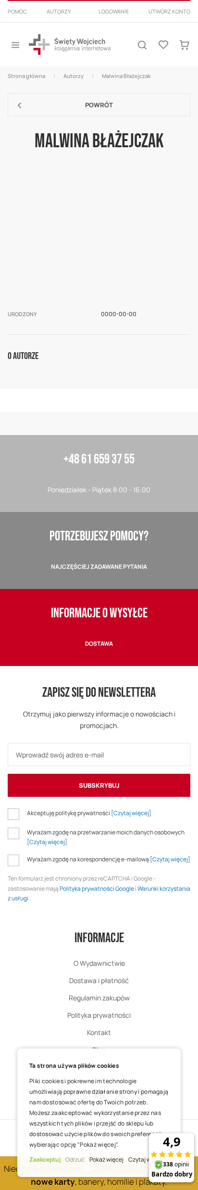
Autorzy (59, 11)
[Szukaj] (142, 45)
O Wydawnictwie (99, 963)
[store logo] (70, 44)
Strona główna (26, 75)
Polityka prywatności (99, 1015)
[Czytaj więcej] (131, 813)
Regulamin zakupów (99, 997)
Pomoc (17, 11)
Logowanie (114, 11)
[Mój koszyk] (184, 45)
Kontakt (99, 1032)
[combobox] (99, 23)
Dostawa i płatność (99, 980)
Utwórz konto (169, 11)
